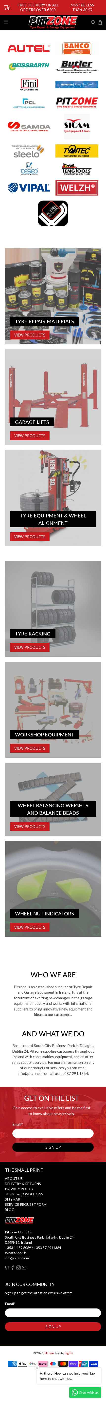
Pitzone (49, 1353)
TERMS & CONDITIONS (24, 1194)
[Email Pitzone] (24, 1268)
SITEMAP (12, 1199)
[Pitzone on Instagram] (18, 1268)
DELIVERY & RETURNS (23, 1184)
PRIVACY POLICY (19, 1189)
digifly (69, 1353)
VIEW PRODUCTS (29, 335)
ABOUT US (14, 1178)
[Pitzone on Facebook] (13, 1268)
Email (17, 1124)
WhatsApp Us (16, 1253)
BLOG (9, 1209)
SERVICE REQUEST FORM (26, 1204)
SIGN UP (53, 1147)
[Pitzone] (53, 22)
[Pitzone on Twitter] (7, 1268)
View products (29, 826)
